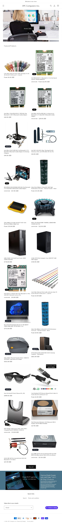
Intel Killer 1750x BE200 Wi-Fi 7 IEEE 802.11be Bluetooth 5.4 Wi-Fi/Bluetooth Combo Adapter (15, 114)
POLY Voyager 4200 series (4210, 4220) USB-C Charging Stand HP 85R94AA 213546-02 (15, 429)
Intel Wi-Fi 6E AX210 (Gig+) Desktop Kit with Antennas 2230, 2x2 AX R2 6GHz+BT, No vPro (42, 151)
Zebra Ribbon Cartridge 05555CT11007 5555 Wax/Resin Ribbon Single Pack (15, 223)
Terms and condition (33, 498)
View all (31, 467)
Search (25, 498)
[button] (3, 6)
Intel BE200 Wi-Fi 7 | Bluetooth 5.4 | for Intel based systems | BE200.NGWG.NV (44, 78)
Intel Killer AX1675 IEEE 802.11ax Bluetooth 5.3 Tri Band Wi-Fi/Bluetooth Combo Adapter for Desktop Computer (16, 152)
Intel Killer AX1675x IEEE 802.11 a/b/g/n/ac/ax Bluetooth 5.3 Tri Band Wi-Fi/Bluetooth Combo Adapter (42, 115)
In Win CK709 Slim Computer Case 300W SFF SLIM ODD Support (43, 258)
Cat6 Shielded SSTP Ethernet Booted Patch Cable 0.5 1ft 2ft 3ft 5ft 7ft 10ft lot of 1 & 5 (44, 394)
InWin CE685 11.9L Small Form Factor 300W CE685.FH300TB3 (15, 258)
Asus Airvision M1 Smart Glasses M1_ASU (14, 393)
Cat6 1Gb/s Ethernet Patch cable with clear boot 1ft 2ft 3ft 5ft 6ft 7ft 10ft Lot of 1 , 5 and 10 (44, 292)
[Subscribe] (31, 507)
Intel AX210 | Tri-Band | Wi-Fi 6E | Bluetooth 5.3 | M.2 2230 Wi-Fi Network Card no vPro (17, 294)
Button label (27, 28)
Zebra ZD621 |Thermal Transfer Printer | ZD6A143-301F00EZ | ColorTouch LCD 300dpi (16, 358)
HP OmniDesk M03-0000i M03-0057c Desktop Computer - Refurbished (43, 353)
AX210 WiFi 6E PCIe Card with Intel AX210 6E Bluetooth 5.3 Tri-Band (15, 459)
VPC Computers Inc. (12, 521)
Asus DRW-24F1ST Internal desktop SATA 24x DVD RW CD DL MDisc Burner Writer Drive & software (43, 454)
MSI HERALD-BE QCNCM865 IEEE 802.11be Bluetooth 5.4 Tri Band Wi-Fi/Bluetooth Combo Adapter (17, 188)
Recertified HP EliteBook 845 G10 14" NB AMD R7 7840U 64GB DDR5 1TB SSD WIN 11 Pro (16, 325)
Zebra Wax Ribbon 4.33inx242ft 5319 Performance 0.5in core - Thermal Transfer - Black (43, 329)
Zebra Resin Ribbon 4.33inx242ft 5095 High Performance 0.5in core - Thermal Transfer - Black (43, 188)
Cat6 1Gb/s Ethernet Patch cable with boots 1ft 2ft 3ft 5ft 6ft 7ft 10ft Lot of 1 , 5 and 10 (16, 74)
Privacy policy (30, 521)
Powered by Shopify (21, 521)
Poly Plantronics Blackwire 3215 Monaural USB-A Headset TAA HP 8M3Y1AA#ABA (43, 422)
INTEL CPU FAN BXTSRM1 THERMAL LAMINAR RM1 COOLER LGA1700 (43, 223)
